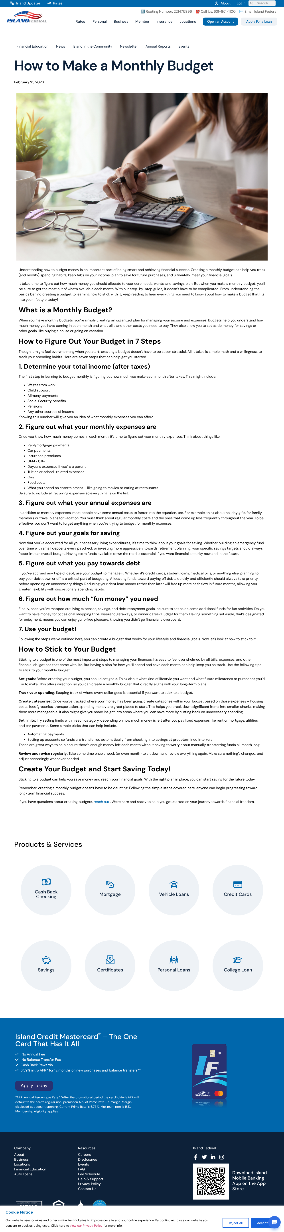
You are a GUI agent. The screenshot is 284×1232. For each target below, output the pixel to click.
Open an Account (220, 21)
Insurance (164, 21)
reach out (101, 801)
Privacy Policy (89, 1184)
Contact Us (87, 1188)
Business (121, 21)
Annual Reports (158, 46)
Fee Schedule (89, 1174)
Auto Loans (23, 1174)
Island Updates (28, 3)
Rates (57, 3)
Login (241, 3)
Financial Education (32, 46)
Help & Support (90, 1179)
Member (142, 21)
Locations (187, 21)
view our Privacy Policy (86, 1226)
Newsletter (129, 46)
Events (183, 46)
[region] (142, 1219)
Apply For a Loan (259, 21)
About (226, 3)
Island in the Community (92, 46)
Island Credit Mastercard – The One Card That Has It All (76, 1040)
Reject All (236, 1223)
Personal (100, 21)
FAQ (81, 1169)
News (60, 46)
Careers (84, 1154)
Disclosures (87, 1159)
